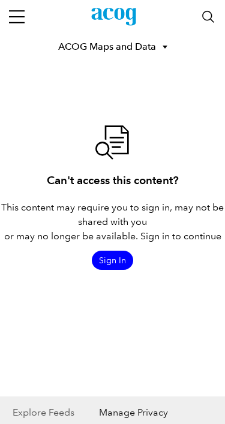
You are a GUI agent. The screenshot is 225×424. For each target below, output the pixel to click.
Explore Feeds (43, 412)
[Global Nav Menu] (17, 17)
